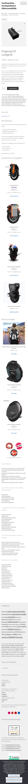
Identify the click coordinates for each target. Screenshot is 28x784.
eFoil (20, 617)
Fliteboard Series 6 (5, 520)
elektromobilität (6, 647)
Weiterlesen (14, 353)
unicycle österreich (17, 105)
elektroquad (22, 647)
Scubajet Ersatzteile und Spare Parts (9, 554)
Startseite (5, 13)
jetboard (13, 650)
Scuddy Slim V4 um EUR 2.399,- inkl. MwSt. (10, 545)
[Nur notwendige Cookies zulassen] (26, 772)
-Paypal (3, 685)
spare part (20, 103)
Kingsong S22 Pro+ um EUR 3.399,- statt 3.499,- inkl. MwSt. (14, 477)
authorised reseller (18, 611)
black (3, 617)
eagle (16, 96)
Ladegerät (13, 102)
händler (6, 626)
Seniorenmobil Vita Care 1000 (8, 499)
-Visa (3, 701)
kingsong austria (15, 97)
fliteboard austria (17, 624)
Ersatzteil (4, 624)
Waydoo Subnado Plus (6, 514)
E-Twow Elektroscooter (6, 523)
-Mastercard (4, 699)
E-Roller (6, 617)
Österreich (19, 637)
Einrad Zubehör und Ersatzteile (12, 94)
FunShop (23, 624)
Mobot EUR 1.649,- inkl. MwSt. (8, 551)
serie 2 (18, 652)
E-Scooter (11, 617)
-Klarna (3, 683)
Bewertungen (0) (5, 116)
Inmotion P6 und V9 (6, 572)
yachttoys (5, 637)
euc (25, 647)
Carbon (7, 643)
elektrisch (12, 645)
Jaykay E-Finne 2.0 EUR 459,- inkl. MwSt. (10, 553)
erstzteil (3, 97)
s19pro (3, 103)
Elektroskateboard (22, 622)
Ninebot (3, 629)
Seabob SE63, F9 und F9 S (7, 573)
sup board (3, 654)
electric (8, 645)
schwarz (10, 629)
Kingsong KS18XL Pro (6, 570)
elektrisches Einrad (7, 619)
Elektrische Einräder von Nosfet (8, 530)
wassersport (4, 656)
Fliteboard (13, 624)
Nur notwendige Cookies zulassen (14, 781)
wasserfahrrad (18, 654)
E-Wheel (17, 617)
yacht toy (19, 634)
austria (9, 611)
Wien (15, 634)
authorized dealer (7, 614)
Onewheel (7, 652)
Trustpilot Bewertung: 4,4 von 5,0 (13, 750)
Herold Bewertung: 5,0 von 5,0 (13, 748)
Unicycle (3, 105)
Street (14, 631)
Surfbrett (22, 632)
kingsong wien (8, 102)
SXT (25, 632)
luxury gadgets (22, 626)
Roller (6, 629)
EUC (6, 97)
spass (25, 652)
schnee (12, 652)
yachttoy (14, 656)
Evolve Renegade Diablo (7, 519)
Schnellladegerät (8, 103)
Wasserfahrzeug (23, 654)
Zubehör (23, 105)
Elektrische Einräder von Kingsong (9, 527)
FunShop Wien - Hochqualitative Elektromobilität (9, 6)
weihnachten (8, 656)
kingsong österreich (17, 100)
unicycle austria (9, 105)
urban (14, 654)
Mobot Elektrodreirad (6, 496)
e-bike (13, 643)
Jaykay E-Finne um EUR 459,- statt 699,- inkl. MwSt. (12, 482)
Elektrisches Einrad (19, 645)
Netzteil (21, 102)
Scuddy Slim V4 (5, 494)
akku (2, 643)
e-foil (15, 643)
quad (10, 652)
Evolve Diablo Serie (6, 578)
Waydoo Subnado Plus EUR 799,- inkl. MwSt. (11, 542)
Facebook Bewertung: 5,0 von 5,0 (13, 746)
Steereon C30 (4, 567)
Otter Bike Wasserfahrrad (7, 583)
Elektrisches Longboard (16, 619)
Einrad (5, 645)
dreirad (10, 643)
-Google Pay (4, 696)
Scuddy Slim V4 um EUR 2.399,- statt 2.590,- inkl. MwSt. (13, 468)
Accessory (4, 611)
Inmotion (10, 97)
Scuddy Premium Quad (6, 528)
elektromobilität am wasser (15, 647)
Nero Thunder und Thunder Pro (8, 584)
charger (13, 96)
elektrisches (20, 96)
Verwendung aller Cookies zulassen (14, 778)
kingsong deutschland (9, 99)
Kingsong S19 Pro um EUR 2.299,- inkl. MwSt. (11, 476)
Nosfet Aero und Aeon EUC (7, 580)
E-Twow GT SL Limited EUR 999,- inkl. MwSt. (11, 550)
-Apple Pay (4, 694)
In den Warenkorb (13, 88)
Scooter (16, 629)
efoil (2, 645)
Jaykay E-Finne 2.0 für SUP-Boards (9, 586)
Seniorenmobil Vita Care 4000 (8, 497)
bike (4, 643)
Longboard (15, 626)
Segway (21, 629)
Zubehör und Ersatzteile (13, 13)
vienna (9, 634)
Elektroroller (5, 622)
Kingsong (17, 650)
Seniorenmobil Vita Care (7, 577)
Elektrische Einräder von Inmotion (9, 517)
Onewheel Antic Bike (6, 581)
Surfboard (18, 632)
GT (7, 650)
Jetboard (11, 626)
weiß (12, 634)
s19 (24, 102)
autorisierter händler (19, 614)
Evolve (10, 624)
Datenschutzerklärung (14, 775)
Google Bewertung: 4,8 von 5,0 (13, 745)
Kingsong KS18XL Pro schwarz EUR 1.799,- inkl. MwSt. (13, 543)
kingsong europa (18, 99)
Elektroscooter (13, 622)
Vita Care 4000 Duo (5, 500)
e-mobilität (18, 643)
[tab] (14, 112)
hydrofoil (3, 626)
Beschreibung (5, 112)
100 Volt (9, 96)
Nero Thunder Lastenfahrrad (8, 502)
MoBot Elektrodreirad (6, 525)
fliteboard (18, 649)
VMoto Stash (4, 569)
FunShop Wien (4, 650)
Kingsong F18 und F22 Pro (7, 575)
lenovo (17, 102)
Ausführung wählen (14, 312)
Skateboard (15, 103)
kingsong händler (8, 100)
